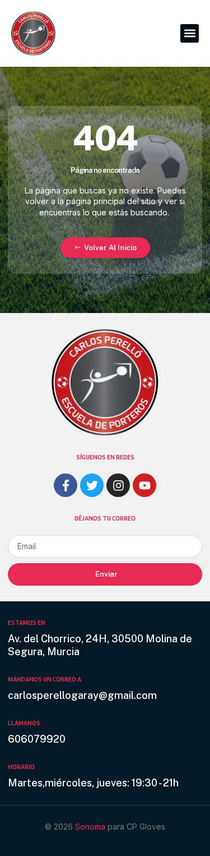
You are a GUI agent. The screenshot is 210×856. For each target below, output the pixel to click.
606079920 (37, 739)
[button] (189, 33)
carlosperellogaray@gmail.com (82, 695)
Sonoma (91, 826)
